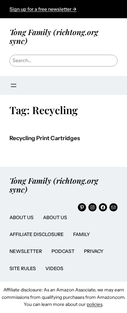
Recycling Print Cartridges (44, 138)
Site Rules (22, 268)
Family (81, 234)
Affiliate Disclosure (36, 234)
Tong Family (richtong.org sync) (53, 36)
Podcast (63, 251)
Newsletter (25, 251)
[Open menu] (13, 85)
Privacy (94, 251)
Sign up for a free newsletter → (43, 9)
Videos (54, 268)
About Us (21, 217)
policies (94, 304)
